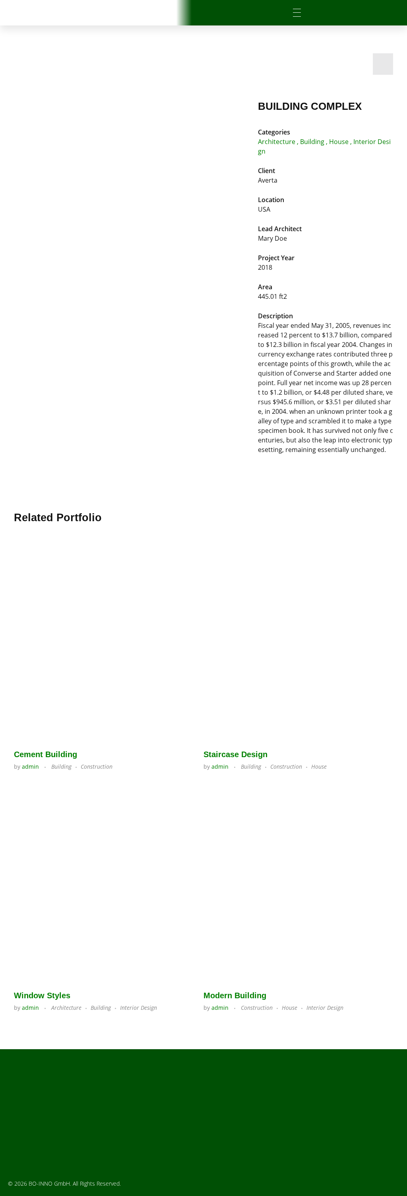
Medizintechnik (154, 1127)
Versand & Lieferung (262, 1133)
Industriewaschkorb (154, 1095)
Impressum (262, 1101)
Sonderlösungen (155, 1149)
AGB (262, 1122)
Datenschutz (262, 1112)
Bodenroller (154, 1138)
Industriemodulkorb (154, 1116)
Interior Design (138, 1007)
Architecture (276, 141)
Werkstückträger (155, 1106)
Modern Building (235, 995)
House (339, 141)
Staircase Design (235, 754)
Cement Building (45, 754)
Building (312, 141)
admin (31, 766)
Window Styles (42, 995)
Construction (96, 766)
